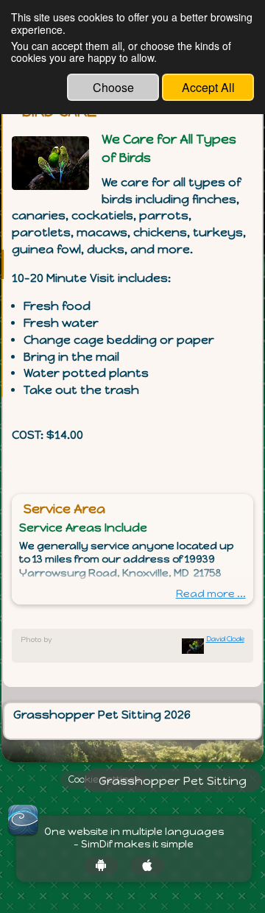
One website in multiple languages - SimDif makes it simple (134, 838)
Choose (113, 87)
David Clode (225, 639)
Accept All (208, 87)
